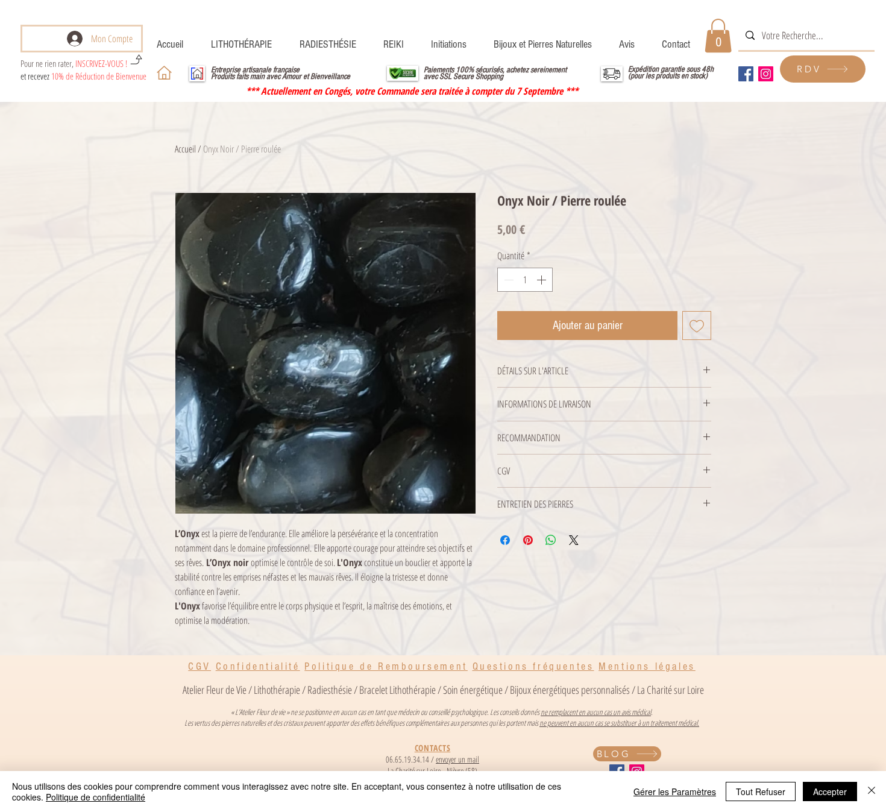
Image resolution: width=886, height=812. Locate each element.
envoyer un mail (457, 759)
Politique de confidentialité (95, 797)
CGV (199, 666)
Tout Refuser (760, 791)
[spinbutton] (525, 279)
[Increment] (542, 279)
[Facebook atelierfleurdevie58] (745, 73)
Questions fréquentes (533, 666)
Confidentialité (258, 666)
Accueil (185, 149)
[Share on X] (574, 540)
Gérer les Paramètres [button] (674, 791)
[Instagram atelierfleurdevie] (765, 73)
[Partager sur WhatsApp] (551, 540)
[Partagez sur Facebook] (505, 540)
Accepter (830, 791)
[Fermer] (871, 791)
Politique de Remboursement (386, 666)
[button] (718, 35)
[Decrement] (507, 279)
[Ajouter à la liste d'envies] (696, 325)
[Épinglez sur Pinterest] (528, 540)
